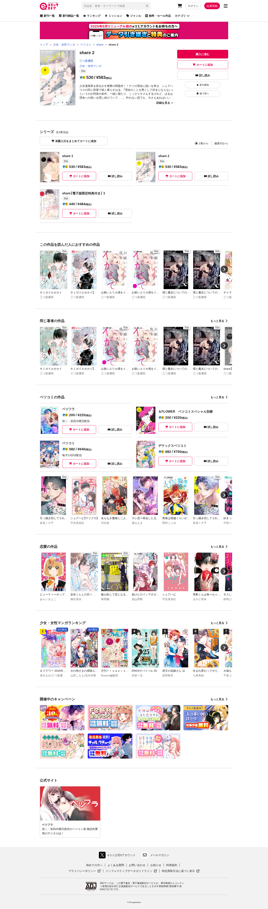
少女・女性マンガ (90, 65)
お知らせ (155, 865)
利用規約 (171, 865)
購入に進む (203, 54)
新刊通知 (204, 85)
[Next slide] (224, 269)
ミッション (115, 15)
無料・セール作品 (160, 15)
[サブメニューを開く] (225, 5)
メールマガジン (159, 855)
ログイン (193, 5)
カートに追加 (204, 64)
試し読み (204, 75)
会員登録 (212, 5)
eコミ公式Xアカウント (118, 855)
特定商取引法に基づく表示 (181, 871)
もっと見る (217, 320)
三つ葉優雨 (86, 60)
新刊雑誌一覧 (71, 15)
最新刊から (221, 143)
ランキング (94, 15)
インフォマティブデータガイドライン (129, 871)
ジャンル (135, 15)
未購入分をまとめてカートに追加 (75, 141)
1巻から (204, 143)
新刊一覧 (49, 15)
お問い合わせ (137, 865)
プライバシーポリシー (84, 871)
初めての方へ (94, 865)
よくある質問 (116, 865)
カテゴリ (180, 15)
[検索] (147, 6)
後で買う (204, 93)
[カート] (179, 5)
